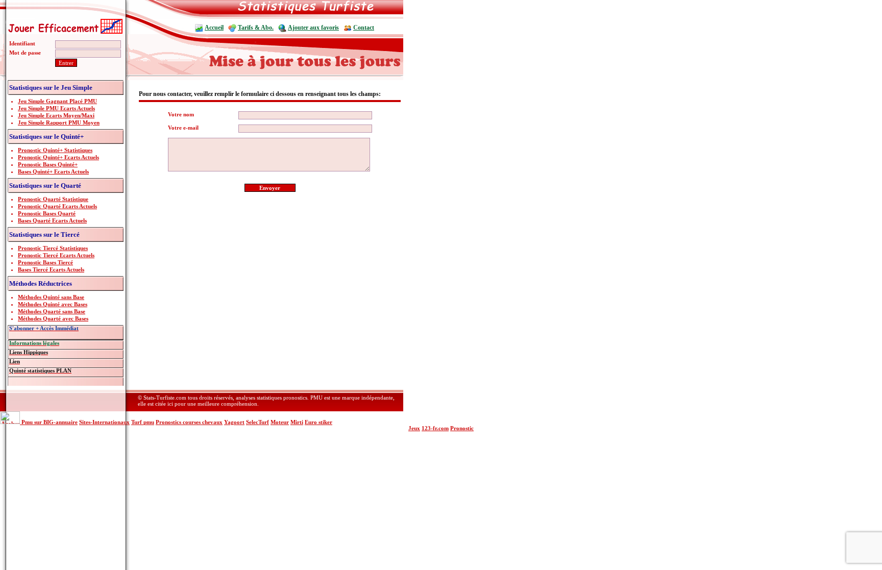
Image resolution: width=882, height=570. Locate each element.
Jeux (414, 428)
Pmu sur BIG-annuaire (49, 422)
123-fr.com (435, 428)
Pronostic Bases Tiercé (45, 262)
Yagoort (234, 422)
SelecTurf (257, 422)
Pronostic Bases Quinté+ (48, 164)
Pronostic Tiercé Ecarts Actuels (56, 255)
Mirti (296, 422)
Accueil (214, 27)
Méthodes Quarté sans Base (51, 311)
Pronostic (462, 428)
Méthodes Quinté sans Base (51, 297)
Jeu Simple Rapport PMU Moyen (59, 122)
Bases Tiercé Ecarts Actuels (51, 269)
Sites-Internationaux (104, 422)
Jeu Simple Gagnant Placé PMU (57, 101)
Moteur (280, 422)
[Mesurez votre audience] (10, 422)
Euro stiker (318, 422)
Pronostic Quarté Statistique (53, 199)
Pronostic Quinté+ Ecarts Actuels (58, 157)
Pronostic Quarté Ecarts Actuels (57, 206)
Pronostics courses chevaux (189, 422)
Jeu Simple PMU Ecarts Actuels (56, 108)
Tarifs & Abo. (256, 27)
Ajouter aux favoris (313, 27)
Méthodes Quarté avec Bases (53, 318)
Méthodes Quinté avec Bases (52, 304)
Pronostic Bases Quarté (47, 213)
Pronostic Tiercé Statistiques (53, 248)
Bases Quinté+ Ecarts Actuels (53, 171)
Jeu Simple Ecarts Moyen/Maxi (56, 115)
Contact (363, 27)
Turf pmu (142, 422)
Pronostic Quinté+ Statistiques (55, 150)
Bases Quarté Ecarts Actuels (52, 220)
